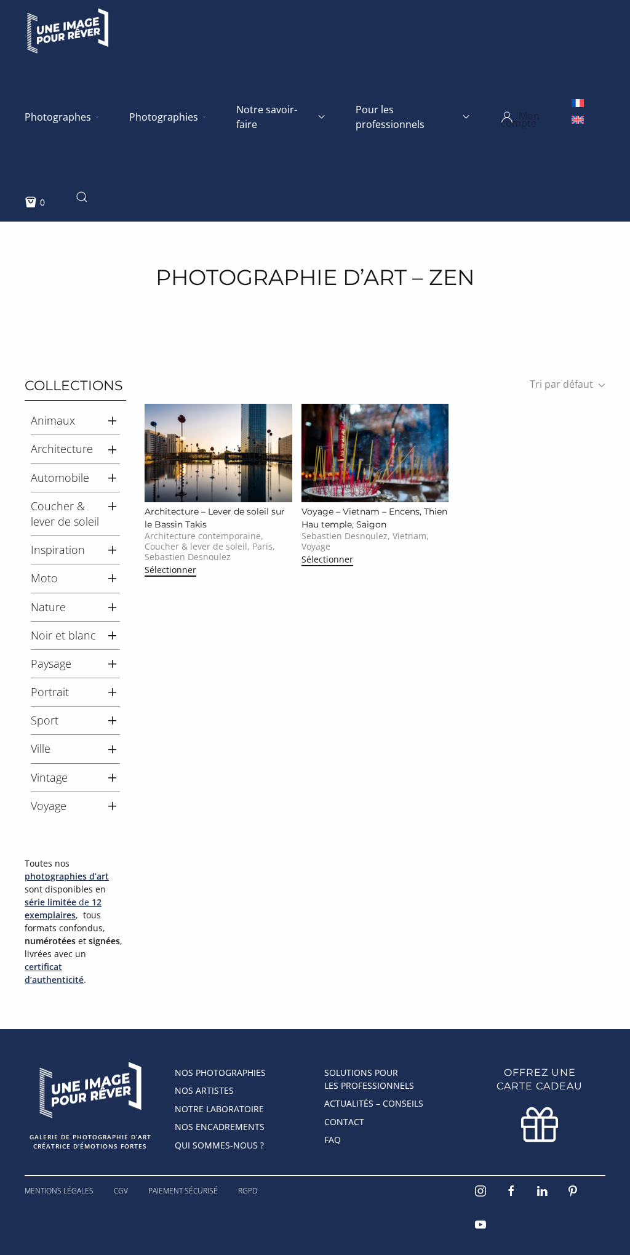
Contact (344, 1122)
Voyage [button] (48, 805)
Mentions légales (59, 1190)
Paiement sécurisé (183, 1190)
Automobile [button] (60, 477)
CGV (121, 1190)
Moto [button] (44, 578)
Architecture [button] (62, 448)
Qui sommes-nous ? (219, 1145)
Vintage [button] (49, 777)
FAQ (332, 1139)
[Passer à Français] (577, 102)
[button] (537, 117)
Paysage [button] (51, 663)
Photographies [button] (163, 117)
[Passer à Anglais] (577, 119)
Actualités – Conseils (373, 1103)
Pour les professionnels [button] (390, 117)
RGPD (247, 1190)
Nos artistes (204, 1090)
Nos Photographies (220, 1072)
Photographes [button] (58, 117)
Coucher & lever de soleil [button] (65, 514)
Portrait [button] (50, 691)
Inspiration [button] (58, 549)
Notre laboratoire (219, 1109)
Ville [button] (40, 748)
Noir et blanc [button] (63, 635)
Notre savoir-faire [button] (266, 117)
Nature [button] (48, 606)
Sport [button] (44, 720)
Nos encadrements (220, 1127)
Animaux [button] (53, 420)
